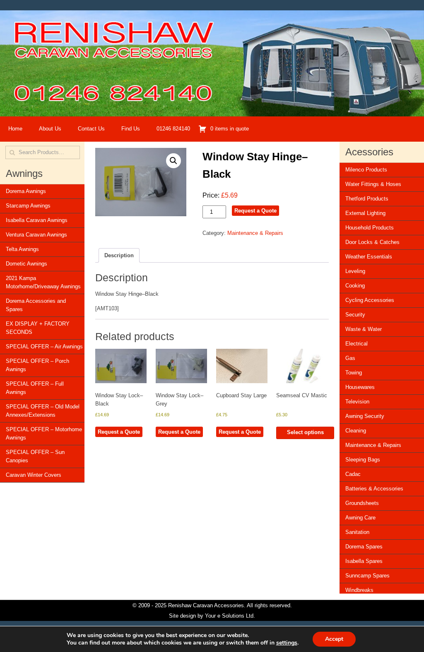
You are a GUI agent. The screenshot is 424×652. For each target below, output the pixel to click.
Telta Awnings (22, 249)
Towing (353, 372)
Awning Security (364, 416)
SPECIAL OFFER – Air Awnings (44, 346)
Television (357, 401)
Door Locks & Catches (372, 242)
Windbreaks (359, 590)
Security (355, 315)
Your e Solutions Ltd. (230, 616)
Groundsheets (362, 503)
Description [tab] (119, 255)
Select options (305, 432)
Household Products (369, 228)
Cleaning (355, 430)
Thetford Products (366, 199)
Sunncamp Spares (367, 575)
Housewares (360, 387)
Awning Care (360, 517)
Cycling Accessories (369, 300)
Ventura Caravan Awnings (36, 235)
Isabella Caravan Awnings (36, 220)
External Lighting (365, 213)
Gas (350, 358)
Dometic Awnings (26, 264)
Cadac (353, 474)
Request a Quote (255, 211)
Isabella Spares (364, 561)
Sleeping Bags (362, 459)
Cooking (355, 286)
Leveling (355, 271)
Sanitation (357, 532)
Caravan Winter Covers (33, 475)
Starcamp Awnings (28, 206)
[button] (173, 160)
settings (286, 643)
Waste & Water (363, 329)
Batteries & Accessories (374, 488)
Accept (334, 639)
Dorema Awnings (26, 191)
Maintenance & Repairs (255, 233)
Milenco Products (366, 170)
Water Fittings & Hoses (373, 184)
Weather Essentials (368, 257)
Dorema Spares (364, 546)
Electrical (356, 343)
